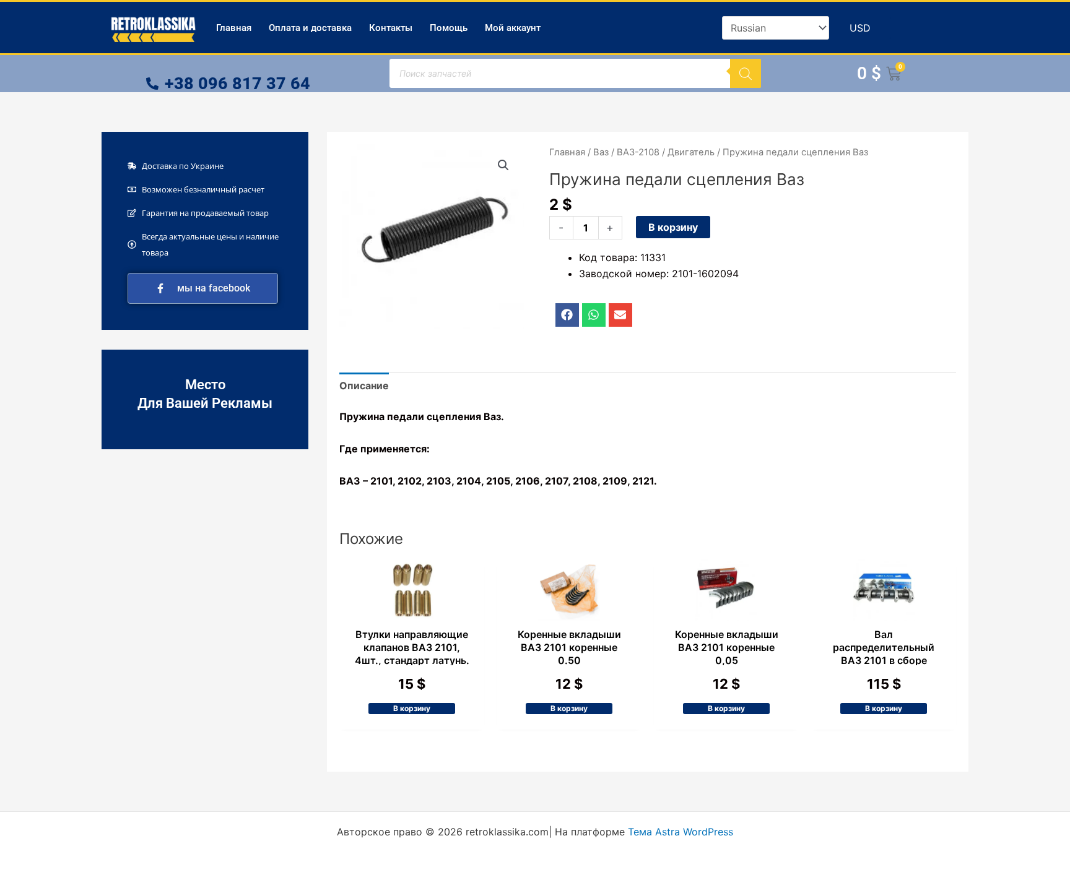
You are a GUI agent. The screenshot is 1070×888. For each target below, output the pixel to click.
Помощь (449, 27)
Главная (233, 27)
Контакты (390, 27)
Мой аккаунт (513, 27)
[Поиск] (745, 73)
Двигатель (691, 152)
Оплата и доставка (310, 27)
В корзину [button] (411, 708)
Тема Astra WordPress (680, 831)
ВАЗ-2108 (638, 152)
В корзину (673, 227)
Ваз (601, 152)
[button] (503, 165)
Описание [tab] (364, 385)
